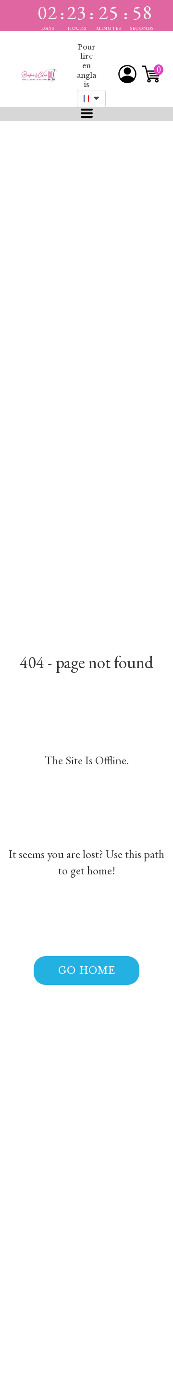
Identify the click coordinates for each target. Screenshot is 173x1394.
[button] (91, 98)
